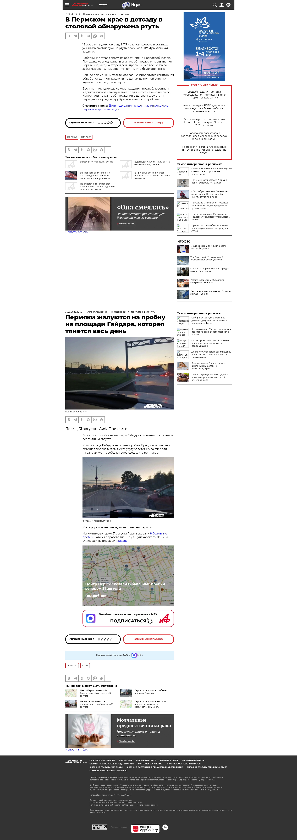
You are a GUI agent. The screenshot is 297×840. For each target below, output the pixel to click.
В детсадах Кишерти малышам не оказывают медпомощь (152, 163)
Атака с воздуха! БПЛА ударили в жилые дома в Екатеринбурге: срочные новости (204, 108)
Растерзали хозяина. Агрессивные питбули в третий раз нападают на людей (204, 149)
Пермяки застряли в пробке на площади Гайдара (151, 691)
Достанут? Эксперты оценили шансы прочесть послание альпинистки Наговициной (211, 354)
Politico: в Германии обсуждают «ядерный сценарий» (207, 281)
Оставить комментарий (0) (148, 123)
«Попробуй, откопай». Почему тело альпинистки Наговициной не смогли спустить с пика (210, 194)
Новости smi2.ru (76, 232)
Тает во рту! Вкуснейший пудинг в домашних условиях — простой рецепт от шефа (209, 377)
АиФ (84, 411)
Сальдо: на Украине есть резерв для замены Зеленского (209, 269)
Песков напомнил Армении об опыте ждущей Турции (210, 292)
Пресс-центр (125, 760)
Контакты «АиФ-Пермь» (150, 764)
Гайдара (122, 540)
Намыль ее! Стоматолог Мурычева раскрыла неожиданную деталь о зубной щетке (209, 205)
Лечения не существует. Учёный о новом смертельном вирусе (209, 181)
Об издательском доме (102, 760)
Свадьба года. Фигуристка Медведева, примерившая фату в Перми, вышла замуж (204, 94)
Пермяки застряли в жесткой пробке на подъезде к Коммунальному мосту (150, 704)
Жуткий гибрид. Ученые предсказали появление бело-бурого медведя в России (211, 332)
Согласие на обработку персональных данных (111, 800)
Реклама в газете (169, 760)
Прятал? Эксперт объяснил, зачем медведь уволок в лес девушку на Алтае (209, 228)
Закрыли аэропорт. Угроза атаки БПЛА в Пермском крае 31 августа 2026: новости (204, 122)
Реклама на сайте (146, 760)
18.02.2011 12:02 (72, 14)
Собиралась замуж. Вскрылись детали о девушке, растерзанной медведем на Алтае (209, 320)
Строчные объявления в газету (184, 764)
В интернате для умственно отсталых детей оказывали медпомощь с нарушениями (95, 175)
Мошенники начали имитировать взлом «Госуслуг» (208, 247)
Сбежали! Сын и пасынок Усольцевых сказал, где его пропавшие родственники (211, 171)
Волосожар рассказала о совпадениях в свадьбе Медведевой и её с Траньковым (204, 136)
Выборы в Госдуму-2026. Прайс (106, 767)
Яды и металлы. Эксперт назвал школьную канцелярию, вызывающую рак (208, 366)
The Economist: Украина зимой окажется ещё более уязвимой (206, 258)
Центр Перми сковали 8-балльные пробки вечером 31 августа (125, 586)
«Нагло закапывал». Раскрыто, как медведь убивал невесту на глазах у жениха (210, 217)
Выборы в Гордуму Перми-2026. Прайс (207, 767)
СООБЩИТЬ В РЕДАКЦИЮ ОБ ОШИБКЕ (108, 771)
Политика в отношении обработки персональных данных (116, 802)
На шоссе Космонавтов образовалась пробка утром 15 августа (96, 704)
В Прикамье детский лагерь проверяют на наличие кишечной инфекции (152, 175)
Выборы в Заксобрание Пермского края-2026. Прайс (154, 767)
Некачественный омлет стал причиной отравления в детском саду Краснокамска (97, 186)
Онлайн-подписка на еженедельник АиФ (112, 764)
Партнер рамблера (119, 827)
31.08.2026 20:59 (73, 312)
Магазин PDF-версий (193, 760)
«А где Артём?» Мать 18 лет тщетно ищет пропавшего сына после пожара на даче (210, 343)
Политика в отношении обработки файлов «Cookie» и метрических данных (124, 805)
